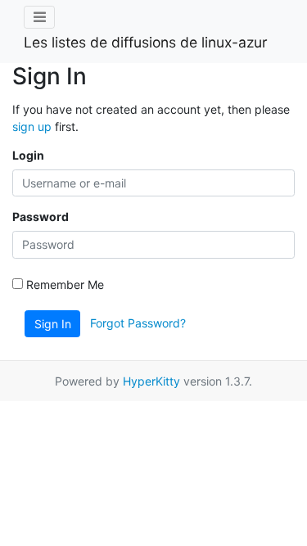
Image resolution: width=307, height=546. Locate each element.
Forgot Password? (138, 322)
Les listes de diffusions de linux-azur (146, 42)
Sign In (52, 324)
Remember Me (63, 284)
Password (40, 216)
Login (28, 155)
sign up (32, 126)
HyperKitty (151, 381)
